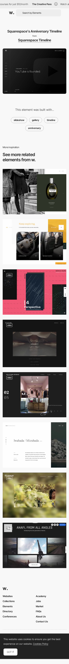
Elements (8, 606)
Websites (8, 596)
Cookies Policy (40, 644)
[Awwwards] (11, 12)
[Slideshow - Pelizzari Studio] (34, 394)
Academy (41, 596)
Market (39, 606)
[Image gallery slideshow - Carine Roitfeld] (34, 191)
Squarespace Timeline (34, 40)
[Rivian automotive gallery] (34, 242)
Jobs (38, 601)
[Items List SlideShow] (34, 343)
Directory (8, 611)
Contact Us (42, 621)
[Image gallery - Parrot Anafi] (34, 545)
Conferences (10, 616)
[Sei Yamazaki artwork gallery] (34, 445)
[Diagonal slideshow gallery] (34, 292)
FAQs (38, 611)
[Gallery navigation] (34, 495)
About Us (41, 616)
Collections (9, 601)
